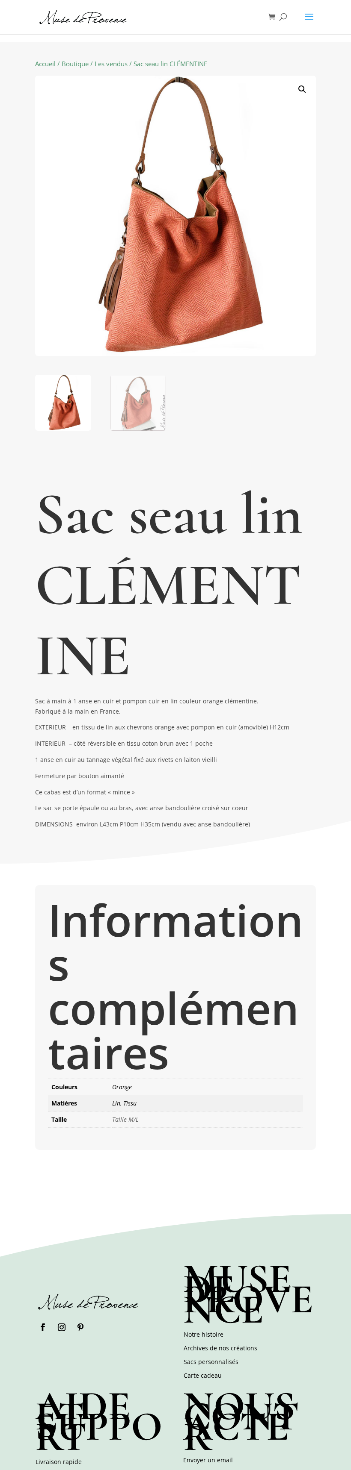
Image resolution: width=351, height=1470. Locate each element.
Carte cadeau (203, 1375)
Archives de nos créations (220, 1348)
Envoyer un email (208, 1460)
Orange (122, 1087)
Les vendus (111, 63)
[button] (302, 89)
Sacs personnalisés (211, 1362)
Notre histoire (203, 1334)
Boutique (75, 63)
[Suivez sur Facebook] (43, 1327)
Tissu (130, 1103)
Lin (116, 1103)
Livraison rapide (59, 1462)
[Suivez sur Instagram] (61, 1327)
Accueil (45, 63)
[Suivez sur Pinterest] (80, 1327)
